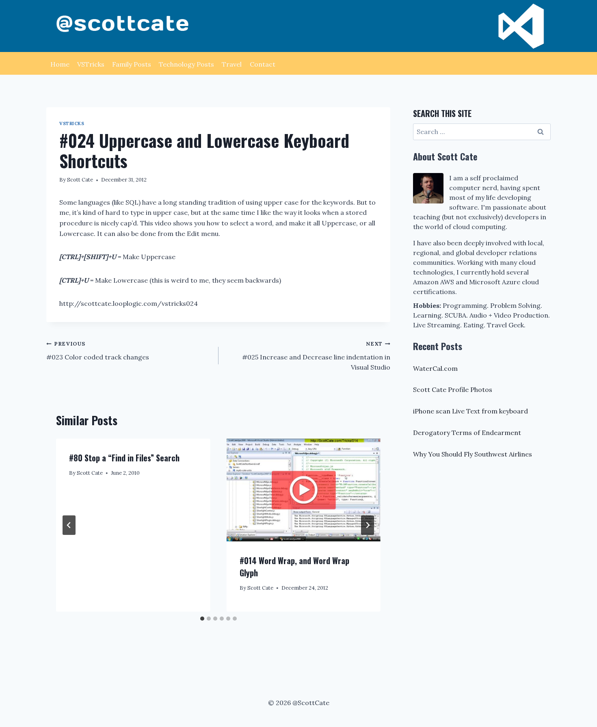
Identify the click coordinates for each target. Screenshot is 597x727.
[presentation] (304, 490)
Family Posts (131, 64)
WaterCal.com (435, 368)
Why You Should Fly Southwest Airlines (472, 454)
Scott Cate (80, 179)
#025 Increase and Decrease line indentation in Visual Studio (316, 355)
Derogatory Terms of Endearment (467, 432)
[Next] (367, 525)
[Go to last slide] (69, 525)
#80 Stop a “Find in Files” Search (124, 458)
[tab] (202, 619)
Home (59, 64)
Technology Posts (186, 64)
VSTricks (90, 64)
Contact (262, 64)
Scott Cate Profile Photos (452, 389)
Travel (232, 64)
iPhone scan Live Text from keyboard (470, 411)
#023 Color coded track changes (97, 350)
